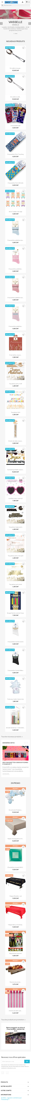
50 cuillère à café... (15, 97)
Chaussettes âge (15, 125)
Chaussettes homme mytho (15, 642)
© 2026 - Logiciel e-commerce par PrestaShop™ (11, 1098)
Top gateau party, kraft (15, 383)
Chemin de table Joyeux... (15, 441)
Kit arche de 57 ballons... (15, 810)
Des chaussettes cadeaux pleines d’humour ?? (15, 763)
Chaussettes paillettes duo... (15, 240)
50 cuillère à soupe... (15, 68)
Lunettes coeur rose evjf (15, 498)
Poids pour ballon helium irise (15, 699)
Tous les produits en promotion (13, 1020)
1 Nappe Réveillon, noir (15, 896)
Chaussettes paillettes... (15, 269)
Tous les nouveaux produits (12, 737)
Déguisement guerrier (15, 953)
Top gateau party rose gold (15, 556)
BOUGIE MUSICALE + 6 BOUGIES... (15, 728)
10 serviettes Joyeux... (15, 355)
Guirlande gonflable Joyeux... (15, 470)
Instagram (7, 1072)
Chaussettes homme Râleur (15, 670)
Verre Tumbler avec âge (15, 211)
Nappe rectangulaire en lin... (15, 838)
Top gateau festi (15, 412)
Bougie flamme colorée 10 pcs (15, 613)
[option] (15, 22)
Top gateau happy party (15, 527)
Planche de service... (15, 982)
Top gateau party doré (15, 584)
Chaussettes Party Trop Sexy (15, 154)
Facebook (2, 1072)
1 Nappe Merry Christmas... (15, 925)
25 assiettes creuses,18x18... (15, 867)
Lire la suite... (6, 774)
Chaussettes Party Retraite (15, 183)
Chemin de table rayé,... (15, 1011)
